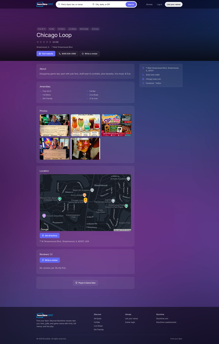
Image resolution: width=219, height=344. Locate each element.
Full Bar (97, 322)
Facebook (150, 83)
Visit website (47, 54)
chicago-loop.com (153, 79)
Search (131, 4)
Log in (159, 4)
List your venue (173, 4)
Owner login (130, 322)
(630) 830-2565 (69, 54)
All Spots (97, 318)
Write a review (91, 54)
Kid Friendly (99, 329)
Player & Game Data (86, 283)
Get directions (51, 235)
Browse (149, 4)
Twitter (158, 83)
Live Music (98, 326)
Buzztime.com (162, 318)
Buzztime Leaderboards (166, 322)
